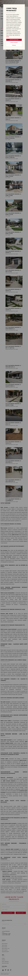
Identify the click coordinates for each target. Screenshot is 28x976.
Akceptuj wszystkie (14, 39)
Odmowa (14, 45)
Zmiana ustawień (14, 42)
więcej (7, 36)
